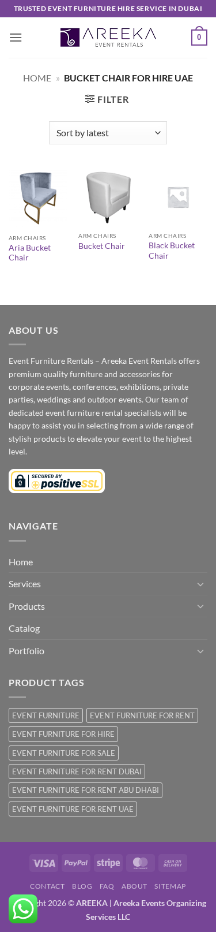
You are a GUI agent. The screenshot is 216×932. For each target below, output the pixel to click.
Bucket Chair (101, 246)
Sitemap (169, 886)
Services (25, 583)
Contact (47, 886)
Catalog (24, 627)
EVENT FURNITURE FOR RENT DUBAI (77, 771)
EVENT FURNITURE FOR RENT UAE (73, 809)
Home (37, 77)
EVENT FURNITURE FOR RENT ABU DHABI (85, 790)
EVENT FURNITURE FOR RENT (142, 715)
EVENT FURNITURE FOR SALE (63, 753)
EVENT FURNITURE (45, 715)
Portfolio (26, 650)
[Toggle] (200, 584)
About (134, 886)
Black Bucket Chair (172, 250)
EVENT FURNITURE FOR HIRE (63, 734)
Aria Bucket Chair (30, 253)
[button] (15, 37)
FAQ (107, 886)
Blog (82, 886)
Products (27, 606)
